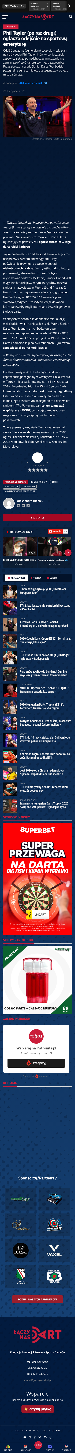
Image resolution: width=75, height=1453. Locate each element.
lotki (55, 482)
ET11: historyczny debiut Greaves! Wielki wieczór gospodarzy (44, 788)
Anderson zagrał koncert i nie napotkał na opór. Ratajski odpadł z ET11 (45, 755)
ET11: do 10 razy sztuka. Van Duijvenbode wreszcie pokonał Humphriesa (45, 739)
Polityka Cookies (51, 1430)
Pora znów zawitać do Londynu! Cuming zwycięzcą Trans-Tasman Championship (43, 673)
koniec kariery (39, 482)
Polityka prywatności (27, 1430)
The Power (28, 486)
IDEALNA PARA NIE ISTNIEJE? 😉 (20, 560)
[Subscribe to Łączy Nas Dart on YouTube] (58, 531)
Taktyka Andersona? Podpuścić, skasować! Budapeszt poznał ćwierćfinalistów (45, 722)
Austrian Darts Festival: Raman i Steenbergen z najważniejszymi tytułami (44, 623)
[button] (7, 552)
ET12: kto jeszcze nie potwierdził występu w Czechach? (45, 607)
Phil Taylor (11, 486)
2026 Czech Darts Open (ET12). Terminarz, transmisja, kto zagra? (45, 640)
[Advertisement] (37, 181)
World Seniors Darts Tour (20, 491)
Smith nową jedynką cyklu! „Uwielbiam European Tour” (43, 590)
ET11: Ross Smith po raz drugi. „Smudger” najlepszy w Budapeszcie (45, 656)
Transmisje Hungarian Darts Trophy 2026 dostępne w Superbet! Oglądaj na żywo (44, 805)
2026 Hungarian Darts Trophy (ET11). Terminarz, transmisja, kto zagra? (42, 706)
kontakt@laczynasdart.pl (37, 1380)
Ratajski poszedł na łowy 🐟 (53, 560)
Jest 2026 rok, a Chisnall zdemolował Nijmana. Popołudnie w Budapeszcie (42, 772)
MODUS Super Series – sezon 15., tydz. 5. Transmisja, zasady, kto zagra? (45, 689)
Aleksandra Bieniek (31, 83)
